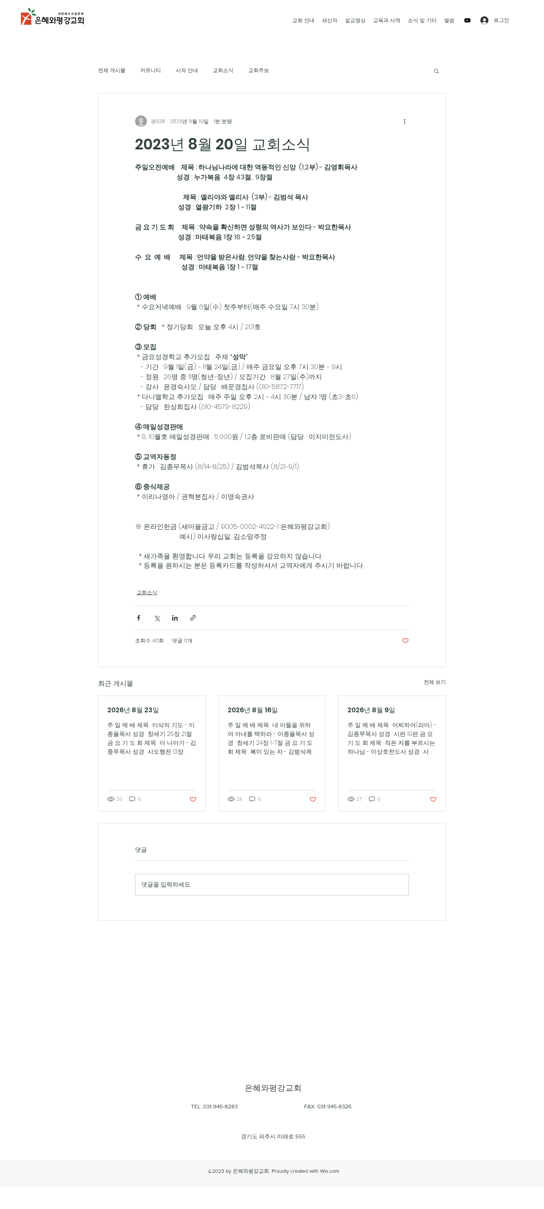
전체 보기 (435, 682)
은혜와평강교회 (273, 1088)
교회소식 (223, 70)
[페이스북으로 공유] (138, 617)
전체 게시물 (111, 70)
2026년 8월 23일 (133, 710)
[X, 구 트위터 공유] (156, 617)
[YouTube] (467, 20)
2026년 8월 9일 (371, 710)
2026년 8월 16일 (253, 710)
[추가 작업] (404, 121)
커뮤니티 (150, 70)
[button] (436, 71)
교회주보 (258, 70)
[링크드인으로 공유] (174, 617)
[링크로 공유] (193, 617)
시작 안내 (187, 70)
